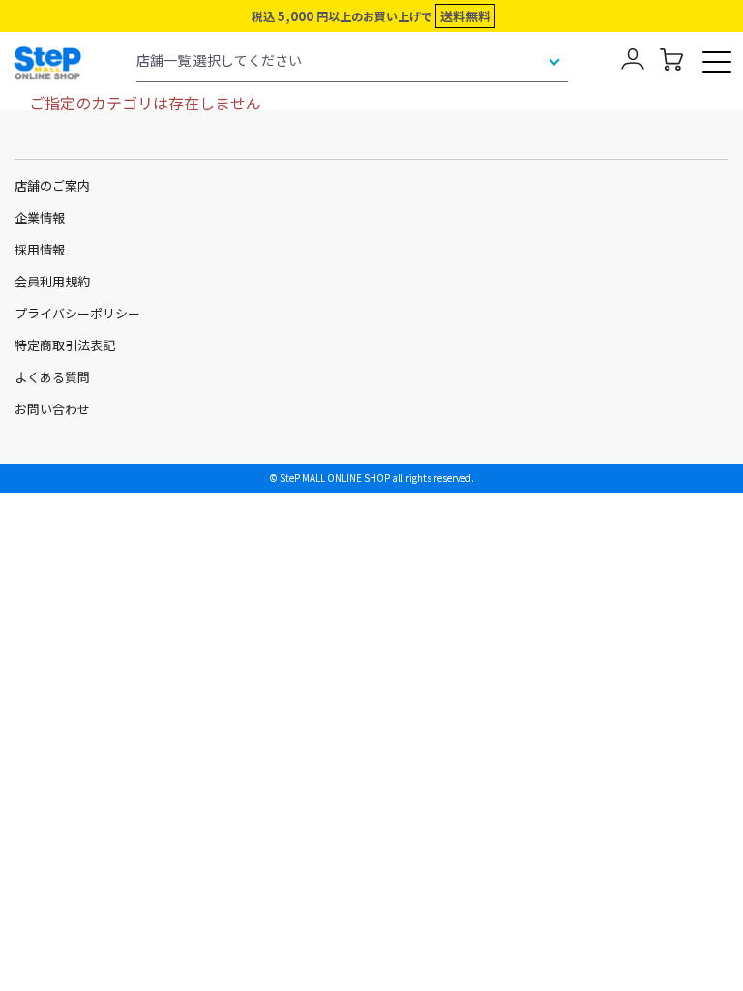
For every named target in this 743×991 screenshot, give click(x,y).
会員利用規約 (52, 281)
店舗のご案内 (52, 185)
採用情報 (40, 249)
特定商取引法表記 (65, 345)
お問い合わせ (52, 409)
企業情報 (40, 217)
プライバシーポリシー (77, 313)
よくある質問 (52, 377)
